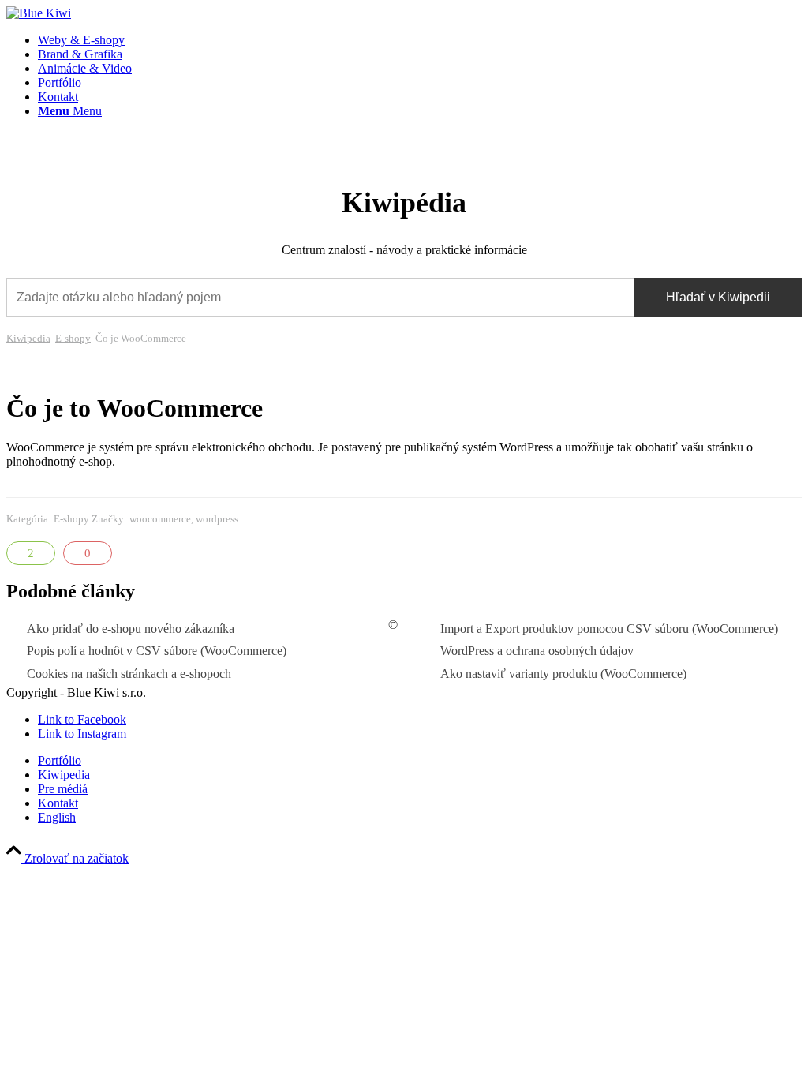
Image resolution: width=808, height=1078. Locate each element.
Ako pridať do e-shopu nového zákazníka (130, 628)
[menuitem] (420, 40)
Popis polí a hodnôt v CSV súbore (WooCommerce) (156, 650)
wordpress (217, 519)
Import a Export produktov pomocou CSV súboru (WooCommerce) (609, 628)
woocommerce (160, 519)
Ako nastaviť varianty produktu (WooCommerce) (563, 673)
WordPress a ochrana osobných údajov (537, 650)
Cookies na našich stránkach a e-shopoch (129, 673)
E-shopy (73, 338)
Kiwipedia (28, 338)
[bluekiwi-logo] (38, 13)
